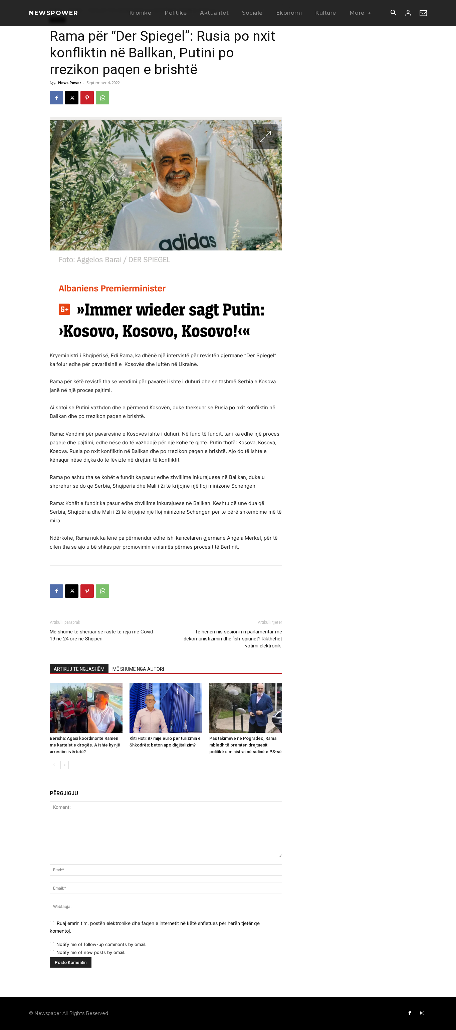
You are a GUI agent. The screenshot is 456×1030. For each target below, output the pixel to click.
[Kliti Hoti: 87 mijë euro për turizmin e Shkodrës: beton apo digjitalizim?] (166, 708)
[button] (393, 13)
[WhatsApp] (102, 97)
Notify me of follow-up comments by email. (101, 944)
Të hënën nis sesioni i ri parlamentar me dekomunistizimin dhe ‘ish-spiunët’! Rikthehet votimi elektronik (233, 639)
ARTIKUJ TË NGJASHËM (79, 669)
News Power (69, 82)
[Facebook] (56, 97)
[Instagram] (422, 1013)
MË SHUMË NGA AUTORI (138, 669)
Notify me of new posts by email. (91, 952)
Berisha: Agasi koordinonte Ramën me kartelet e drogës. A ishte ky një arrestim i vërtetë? (85, 745)
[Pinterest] (87, 97)
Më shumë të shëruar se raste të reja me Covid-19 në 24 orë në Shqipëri (102, 635)
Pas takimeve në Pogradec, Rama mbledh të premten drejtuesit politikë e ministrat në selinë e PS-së (245, 745)
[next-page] (64, 765)
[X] (71, 97)
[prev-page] (54, 765)
